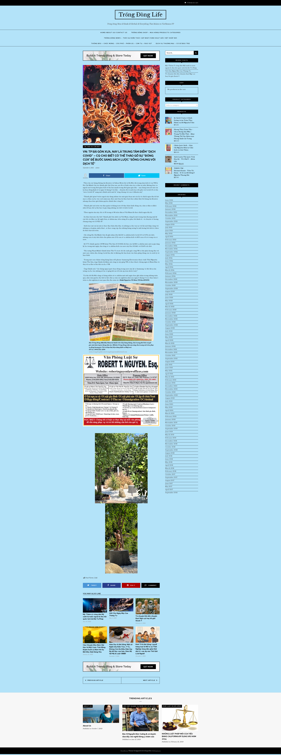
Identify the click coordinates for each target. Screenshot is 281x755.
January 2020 (170, 419)
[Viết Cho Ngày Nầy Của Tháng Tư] (121, 611)
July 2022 (168, 331)
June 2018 (169, 459)
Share (112, 585)
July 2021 (168, 365)
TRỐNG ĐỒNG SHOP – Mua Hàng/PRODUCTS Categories (156, 32)
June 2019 (169, 432)
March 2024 (169, 270)
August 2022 (170, 328)
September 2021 (171, 358)
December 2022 (171, 316)
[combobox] (181, 105)
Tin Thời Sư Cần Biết (92, 146)
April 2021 (169, 374)
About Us (88, 706)
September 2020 (171, 395)
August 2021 (169, 362)
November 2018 (171, 444)
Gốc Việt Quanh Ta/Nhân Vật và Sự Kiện (139, 706)
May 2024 (168, 264)
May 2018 (168, 462)
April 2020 (169, 410)
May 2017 (168, 486)
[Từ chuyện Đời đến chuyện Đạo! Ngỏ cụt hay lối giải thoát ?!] (148, 614)
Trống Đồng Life (140, 14)
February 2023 (170, 310)
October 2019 (170, 426)
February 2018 (170, 471)
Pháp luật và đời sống (172, 706)
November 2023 (171, 282)
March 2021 (169, 377)
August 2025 (170, 224)
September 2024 (171, 252)
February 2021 (170, 380)
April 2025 (169, 237)
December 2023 (171, 279)
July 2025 (168, 227)
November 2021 (171, 352)
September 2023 (171, 288)
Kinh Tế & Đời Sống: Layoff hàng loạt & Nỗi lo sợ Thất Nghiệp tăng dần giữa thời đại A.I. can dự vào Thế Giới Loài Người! (147, 648)
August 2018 (169, 453)
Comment (152, 585)
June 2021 (169, 368)
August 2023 (170, 291)
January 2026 (170, 209)
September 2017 (171, 477)
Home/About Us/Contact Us (113, 32)
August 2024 (170, 255)
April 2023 (169, 304)
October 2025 (170, 218)
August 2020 (170, 398)
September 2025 (171, 221)
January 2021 (170, 383)
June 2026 (169, 200)
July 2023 (168, 294)
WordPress (124, 751)
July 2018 (168, 456)
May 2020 (169, 407)
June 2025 (169, 231)
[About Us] (101, 714)
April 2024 (169, 267)
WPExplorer (156, 751)
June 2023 (169, 298)
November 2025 (171, 215)
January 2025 (170, 243)
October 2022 (170, 322)
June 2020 (169, 404)
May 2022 (169, 337)
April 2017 (169, 489)
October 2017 (170, 474)
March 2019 (169, 435)
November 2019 (171, 422)
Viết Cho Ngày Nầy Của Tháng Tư (178, 71)
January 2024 (170, 276)
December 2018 (171, 441)
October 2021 (170, 355)
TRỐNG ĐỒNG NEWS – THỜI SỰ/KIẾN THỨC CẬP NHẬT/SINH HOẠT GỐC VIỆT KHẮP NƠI (140, 38)
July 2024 (168, 258)
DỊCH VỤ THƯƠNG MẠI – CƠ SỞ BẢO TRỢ (173, 43)
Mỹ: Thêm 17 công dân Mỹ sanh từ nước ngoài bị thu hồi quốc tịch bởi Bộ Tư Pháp (94, 616)
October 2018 (170, 447)
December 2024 (171, 246)
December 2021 (171, 349)
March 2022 (169, 343)
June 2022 (169, 334)
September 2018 (171, 450)
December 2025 (171, 212)
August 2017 (169, 480)
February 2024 (170, 273)
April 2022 (169, 340)
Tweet (94, 585)
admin (97, 168)
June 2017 (169, 483)
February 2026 (170, 206)
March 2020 (169, 413)
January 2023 (170, 313)
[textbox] (181, 105)
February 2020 (171, 416)
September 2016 (171, 493)
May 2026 (169, 203)
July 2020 (169, 401)
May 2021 (168, 371)
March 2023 (169, 307)
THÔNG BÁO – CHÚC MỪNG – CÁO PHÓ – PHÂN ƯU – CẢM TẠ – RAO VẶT (121, 43)
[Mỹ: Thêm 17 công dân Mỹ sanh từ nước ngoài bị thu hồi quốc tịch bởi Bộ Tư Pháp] (95, 612)
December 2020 (171, 386)
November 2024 (171, 249)
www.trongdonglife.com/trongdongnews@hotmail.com (108, 352)
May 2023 (169, 301)
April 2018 (169, 465)
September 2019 (171, 429)
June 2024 (169, 261)
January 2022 (170, 346)
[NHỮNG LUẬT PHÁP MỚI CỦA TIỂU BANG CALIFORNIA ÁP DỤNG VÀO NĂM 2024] (180, 718)
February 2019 (170, 438)
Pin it (132, 585)
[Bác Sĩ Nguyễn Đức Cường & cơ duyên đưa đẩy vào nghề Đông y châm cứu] (140, 718)
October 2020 (170, 392)
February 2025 (170, 240)
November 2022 (171, 319)
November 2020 (171, 389)
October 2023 (170, 285)
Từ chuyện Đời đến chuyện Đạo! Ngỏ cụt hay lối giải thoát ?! (146, 618)
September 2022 (171, 325)
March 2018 (169, 468)
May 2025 (168, 233)
